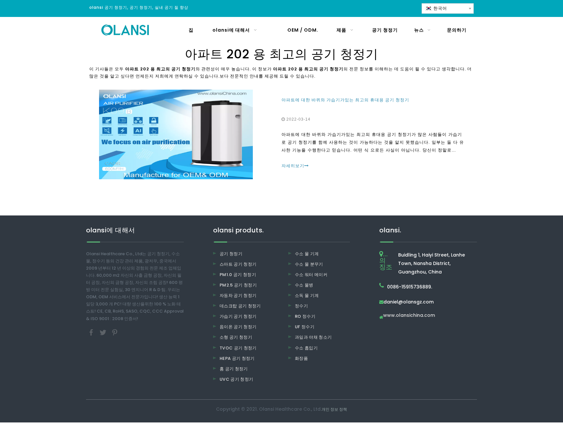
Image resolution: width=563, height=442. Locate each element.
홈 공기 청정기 (234, 369)
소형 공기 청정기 (236, 337)
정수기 (301, 306)
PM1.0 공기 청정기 (238, 275)
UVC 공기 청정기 (236, 379)
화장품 (301, 358)
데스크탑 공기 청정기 (240, 306)
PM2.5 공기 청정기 (238, 285)
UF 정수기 (304, 327)
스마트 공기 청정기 (238, 264)
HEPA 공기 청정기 (237, 358)
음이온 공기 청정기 (238, 327)
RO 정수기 (305, 316)
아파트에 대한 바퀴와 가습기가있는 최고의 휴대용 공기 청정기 (345, 100)
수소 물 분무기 (309, 264)
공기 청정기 (231, 254)
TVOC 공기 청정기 (238, 348)
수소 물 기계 (307, 254)
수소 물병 (304, 285)
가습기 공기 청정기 (238, 316)
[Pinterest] (114, 332)
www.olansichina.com (409, 315)
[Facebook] (92, 332)
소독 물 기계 (307, 295)
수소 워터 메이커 (311, 275)
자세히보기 (293, 165)
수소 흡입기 (306, 348)
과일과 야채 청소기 (313, 337)
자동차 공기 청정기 (238, 295)
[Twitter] (103, 332)
